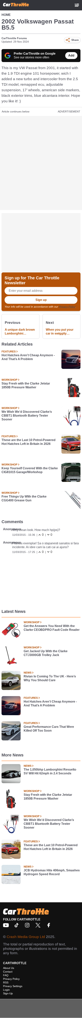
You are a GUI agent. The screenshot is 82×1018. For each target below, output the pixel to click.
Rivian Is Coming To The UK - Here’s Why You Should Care (50, 678)
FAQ (5, 975)
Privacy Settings (12, 986)
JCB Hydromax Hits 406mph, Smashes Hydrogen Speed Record (52, 872)
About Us (8, 968)
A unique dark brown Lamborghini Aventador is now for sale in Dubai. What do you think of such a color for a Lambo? (20, 331)
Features (9, 351)
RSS (5, 982)
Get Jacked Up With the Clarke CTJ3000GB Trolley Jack (46, 653)
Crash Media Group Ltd (26, 937)
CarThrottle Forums (14, 38)
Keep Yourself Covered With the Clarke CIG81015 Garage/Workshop (30, 470)
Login (6, 989)
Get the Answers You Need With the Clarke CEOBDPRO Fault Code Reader (52, 627)
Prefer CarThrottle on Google (34, 53)
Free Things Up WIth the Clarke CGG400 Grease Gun (24, 498)
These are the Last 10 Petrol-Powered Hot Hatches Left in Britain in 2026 (28, 441)
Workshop (9, 379)
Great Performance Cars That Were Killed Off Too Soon (49, 728)
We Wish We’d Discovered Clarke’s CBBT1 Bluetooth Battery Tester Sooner (27, 415)
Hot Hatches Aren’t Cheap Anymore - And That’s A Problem (28, 357)
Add (71, 55)
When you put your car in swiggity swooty (59, 331)
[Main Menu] (77, 5)
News (27, 672)
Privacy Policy (67, 306)
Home (6, 14)
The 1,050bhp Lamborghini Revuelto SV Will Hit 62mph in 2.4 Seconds (50, 771)
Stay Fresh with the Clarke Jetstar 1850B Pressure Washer (26, 385)
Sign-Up (8, 993)
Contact (7, 971)
